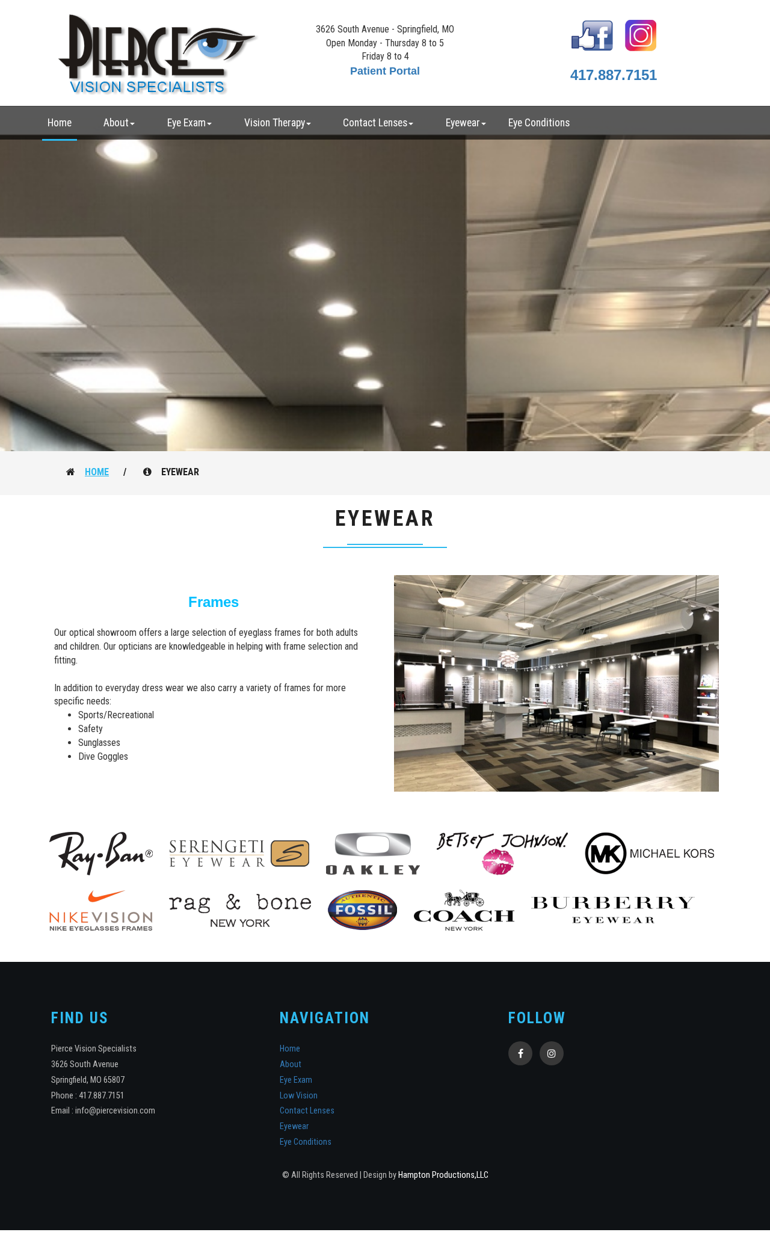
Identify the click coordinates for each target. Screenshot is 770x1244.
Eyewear (294, 1126)
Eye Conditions (539, 123)
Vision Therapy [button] (274, 123)
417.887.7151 (613, 75)
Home (60, 123)
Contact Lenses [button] (375, 123)
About (290, 1064)
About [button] (116, 123)
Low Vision (299, 1096)
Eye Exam (296, 1080)
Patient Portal (385, 71)
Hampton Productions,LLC (443, 1175)
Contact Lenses (307, 1111)
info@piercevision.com (115, 1111)
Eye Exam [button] (186, 123)
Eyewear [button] (463, 123)
